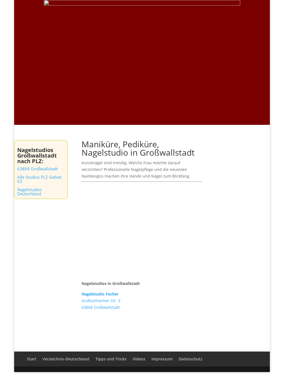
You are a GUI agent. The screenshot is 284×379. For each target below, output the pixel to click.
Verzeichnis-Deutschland (177, 11)
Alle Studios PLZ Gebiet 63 (39, 179)
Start (143, 11)
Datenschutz (190, 359)
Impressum (162, 359)
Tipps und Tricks (241, 11)
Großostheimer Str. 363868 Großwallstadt (101, 300)
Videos (213, 11)
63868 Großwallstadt (37, 168)
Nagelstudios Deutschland (29, 191)
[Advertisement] (142, 83)
